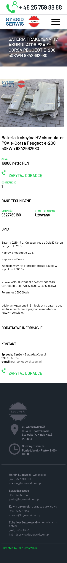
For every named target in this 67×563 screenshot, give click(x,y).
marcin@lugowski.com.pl (25, 483)
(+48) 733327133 (19, 510)
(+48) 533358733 (19, 530)
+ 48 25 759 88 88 (40, 7)
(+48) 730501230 (19, 495)
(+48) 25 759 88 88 (20, 479)
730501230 (13, 358)
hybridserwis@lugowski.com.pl (29, 534)
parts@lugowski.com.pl (26, 361)
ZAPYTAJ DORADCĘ (25, 175)
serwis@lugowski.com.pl (25, 515)
